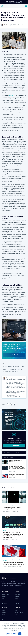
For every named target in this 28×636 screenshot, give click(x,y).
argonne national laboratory (11, 366)
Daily (4, 530)
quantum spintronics (16, 369)
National (15, 559)
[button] (8, 404)
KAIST (23, 366)
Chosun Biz (12, 95)
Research (24, 24)
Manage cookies (12, 633)
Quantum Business (18, 505)
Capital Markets (8, 505)
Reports (19, 24)
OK (20, 633)
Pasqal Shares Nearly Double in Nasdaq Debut (12, 508)
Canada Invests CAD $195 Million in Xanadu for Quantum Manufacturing (17, 475)
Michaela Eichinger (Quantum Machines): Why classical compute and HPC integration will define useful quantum (17, 468)
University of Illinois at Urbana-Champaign (11, 372)
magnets (5, 369)
